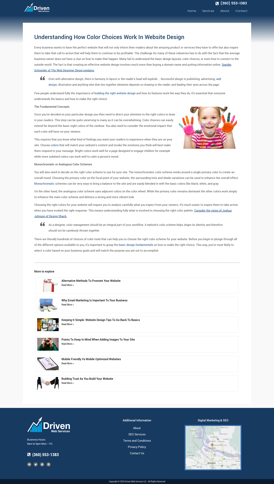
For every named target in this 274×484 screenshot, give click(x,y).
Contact (241, 11)
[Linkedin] (48, 464)
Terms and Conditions (137, 441)
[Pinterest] (42, 464)
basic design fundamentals (136, 245)
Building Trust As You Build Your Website (87, 379)
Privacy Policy (137, 447)
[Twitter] (36, 464)
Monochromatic (44, 184)
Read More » (68, 285)
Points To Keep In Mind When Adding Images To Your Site (98, 339)
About (224, 11)
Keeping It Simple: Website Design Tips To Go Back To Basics (101, 320)
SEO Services (137, 434)
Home (192, 11)
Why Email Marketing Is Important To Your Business (94, 300)
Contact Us (137, 453)
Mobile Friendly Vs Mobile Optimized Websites (91, 359)
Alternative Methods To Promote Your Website (91, 281)
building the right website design (115, 93)
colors (55, 145)
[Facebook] (29, 464)
